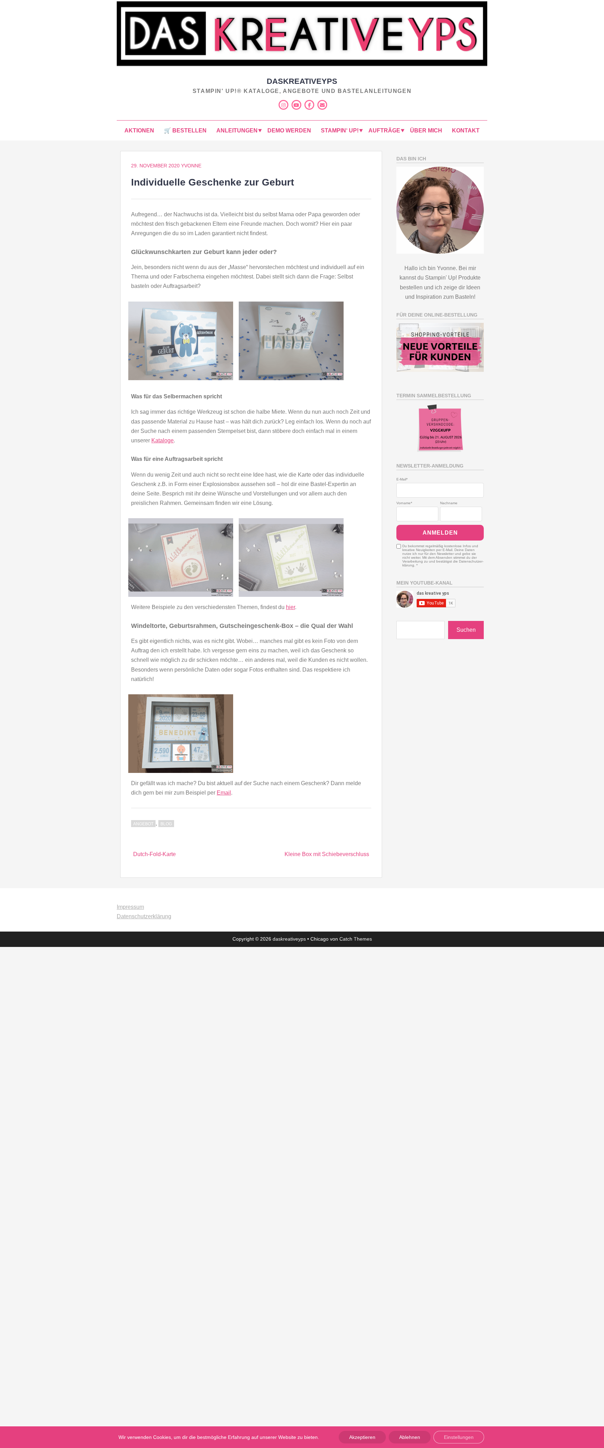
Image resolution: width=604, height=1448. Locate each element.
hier (290, 607)
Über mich (426, 130)
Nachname (449, 503)
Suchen (466, 630)
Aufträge (384, 130)
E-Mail (401, 479)
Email (224, 793)
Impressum (130, 907)
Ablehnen (409, 1437)
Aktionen (139, 130)
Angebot (143, 823)
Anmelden (440, 533)
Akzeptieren (362, 1437)
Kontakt (466, 130)
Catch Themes (355, 939)
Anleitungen (237, 130)
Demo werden (289, 130)
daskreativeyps (302, 81)
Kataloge (162, 440)
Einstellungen (459, 1437)
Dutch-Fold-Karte (154, 854)
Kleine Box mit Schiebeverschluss (327, 854)
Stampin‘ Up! (340, 130)
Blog (166, 823)
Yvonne (191, 165)
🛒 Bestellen (185, 130)
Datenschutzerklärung (144, 916)
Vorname (403, 503)
